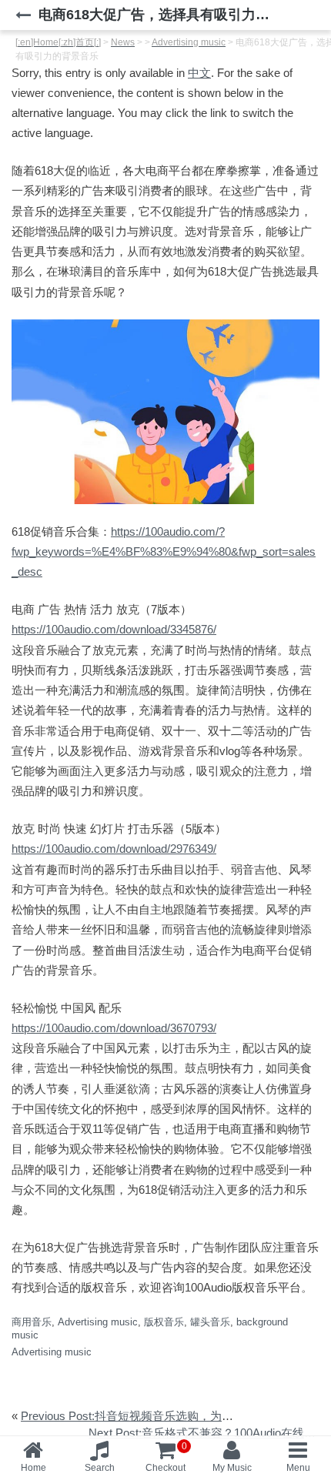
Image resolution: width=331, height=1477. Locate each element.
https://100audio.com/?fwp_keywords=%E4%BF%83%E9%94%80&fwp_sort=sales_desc (164, 552)
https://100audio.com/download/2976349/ (114, 848)
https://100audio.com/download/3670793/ (114, 1027)
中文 (199, 72)
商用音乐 (32, 1322)
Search (100, 1467)
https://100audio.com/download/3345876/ (114, 629)
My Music (232, 1467)
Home (33, 1467)
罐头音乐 (210, 1322)
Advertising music (98, 1322)
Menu (298, 1467)
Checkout (166, 1457)
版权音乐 (164, 1322)
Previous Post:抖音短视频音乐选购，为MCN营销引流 (158, 1415)
